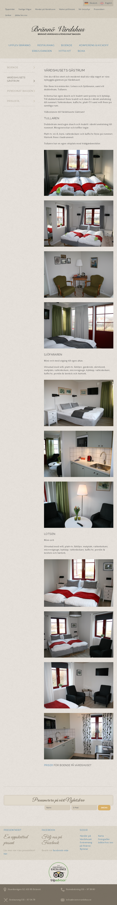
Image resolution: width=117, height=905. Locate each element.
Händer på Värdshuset (45, 9)
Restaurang (45, 45)
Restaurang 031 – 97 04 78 (22, 900)
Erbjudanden (42, 50)
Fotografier (104, 839)
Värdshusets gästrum (16, 79)
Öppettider (10, 9)
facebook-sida (60, 850)
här (5, 853)
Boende (66, 45)
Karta (101, 836)
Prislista (13, 101)
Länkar (8, 15)
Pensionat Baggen (20, 90)
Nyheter (84, 849)
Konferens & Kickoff (94, 45)
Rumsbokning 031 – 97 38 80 (80, 889)
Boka (81, 50)
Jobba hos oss (21, 15)
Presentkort (99, 9)
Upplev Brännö (19, 45)
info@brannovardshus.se (78, 900)
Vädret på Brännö (67, 9)
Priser (48, 765)
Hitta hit (65, 50)
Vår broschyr (84, 9)
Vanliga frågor (25, 9)
